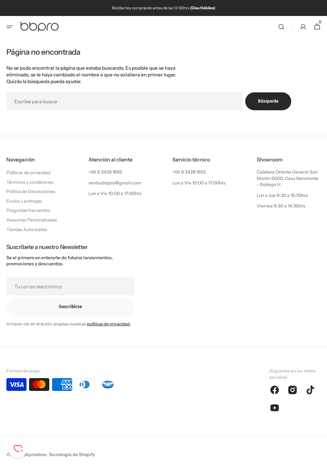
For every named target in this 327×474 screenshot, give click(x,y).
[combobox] (124, 101)
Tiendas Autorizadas (26, 229)
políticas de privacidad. (109, 323)
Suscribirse (70, 306)
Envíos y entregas (24, 201)
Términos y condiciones (30, 182)
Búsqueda (268, 101)
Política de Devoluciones (30, 191)
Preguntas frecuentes (28, 210)
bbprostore (34, 454)
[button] (10, 27)
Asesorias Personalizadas (31, 220)
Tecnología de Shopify (72, 454)
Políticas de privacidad (28, 172)
